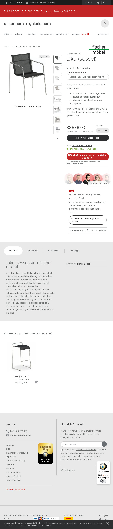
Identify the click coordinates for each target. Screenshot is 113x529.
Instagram (69, 470)
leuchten (31, 34)
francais (105, 519)
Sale (84, 34)
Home (6, 47)
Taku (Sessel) (34, 47)
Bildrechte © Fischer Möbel (28, 106)
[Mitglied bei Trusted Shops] (45, 454)
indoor (7, 34)
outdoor (19, 34)
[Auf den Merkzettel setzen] (36, 382)
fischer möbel (19, 47)
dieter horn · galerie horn (27, 24)
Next (57, 138)
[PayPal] (47, 518)
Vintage (75, 34)
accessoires (46, 34)
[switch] (103, 481)
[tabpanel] (21, 366)
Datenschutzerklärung (17, 453)
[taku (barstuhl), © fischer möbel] (21, 371)
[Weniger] (99, 130)
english (105, 516)
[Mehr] (106, 130)
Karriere (10, 468)
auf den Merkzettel (82, 146)
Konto (89, 3)
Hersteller (102, 34)
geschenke (62, 34)
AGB (8, 449)
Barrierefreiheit (13, 476)
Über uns (10, 464)
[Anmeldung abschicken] (104, 444)
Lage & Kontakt (13, 480)
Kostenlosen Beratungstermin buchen (85, 220)
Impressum (11, 457)
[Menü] (108, 463)
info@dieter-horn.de (20, 435)
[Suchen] (105, 23)
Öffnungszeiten (13, 472)
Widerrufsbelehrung (15, 461)
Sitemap (10, 445)
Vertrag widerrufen (15, 490)
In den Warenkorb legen (87, 138)
